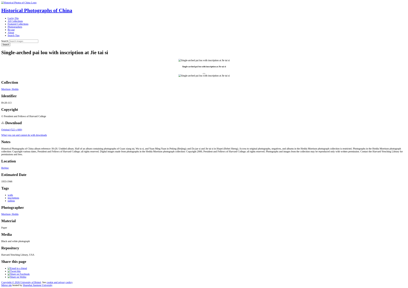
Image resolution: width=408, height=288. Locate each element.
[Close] (204, 73)
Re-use (11, 29)
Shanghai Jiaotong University (37, 285)
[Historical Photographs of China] (18, 2)
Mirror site (6, 285)
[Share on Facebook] (19, 274)
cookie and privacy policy (59, 282)
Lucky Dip (13, 18)
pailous (11, 200)
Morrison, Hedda (9, 89)
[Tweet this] (14, 271)
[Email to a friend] (17, 268)
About (11, 32)
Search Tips (13, 35)
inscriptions (13, 198)
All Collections (15, 21)
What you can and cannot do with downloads (24, 135)
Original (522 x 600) (11, 129)
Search (4, 41)
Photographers (15, 27)
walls (10, 195)
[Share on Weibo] (17, 277)
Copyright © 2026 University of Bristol (21, 282)
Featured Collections (18, 24)
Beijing (5, 168)
